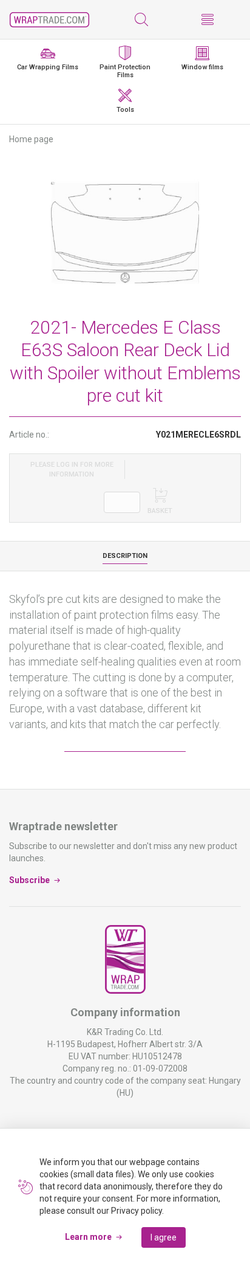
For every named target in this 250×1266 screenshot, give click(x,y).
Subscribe (29, 880)
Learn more (88, 1237)
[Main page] (49, 19)
